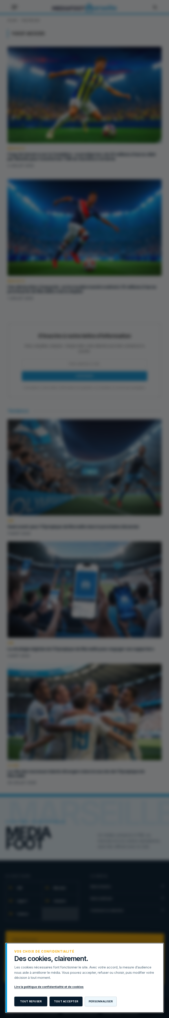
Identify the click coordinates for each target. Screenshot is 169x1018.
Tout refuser (31, 1001)
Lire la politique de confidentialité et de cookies (49, 986)
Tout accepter (66, 1001)
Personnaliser (101, 1001)
